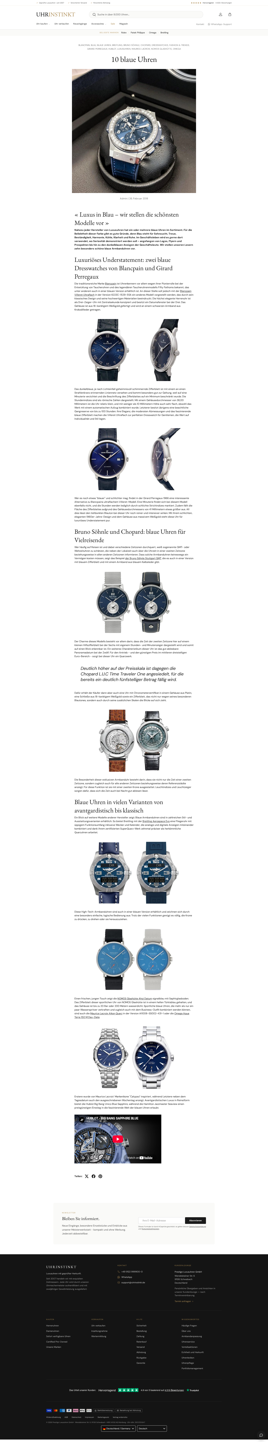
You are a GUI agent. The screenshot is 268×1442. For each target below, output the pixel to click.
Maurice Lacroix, (141, 48)
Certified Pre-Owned (56, 1341)
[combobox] (146, 14)
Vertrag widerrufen (120, 1417)
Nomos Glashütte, (162, 48)
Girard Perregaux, (97, 48)
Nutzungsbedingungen (150, 1229)
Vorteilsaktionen (189, 1347)
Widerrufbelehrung (53, 1417)
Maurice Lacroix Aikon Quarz (106, 1013)
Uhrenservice (188, 1341)
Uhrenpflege (188, 1363)
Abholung (141, 1352)
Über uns (186, 1331)
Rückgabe (141, 1357)
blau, (94, 45)
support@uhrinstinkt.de (133, 1282)
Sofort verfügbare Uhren (58, 1336)
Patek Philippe (138, 32)
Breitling (164, 32)
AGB (66, 1417)
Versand (140, 1347)
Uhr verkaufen (61, 23)
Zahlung (140, 1336)
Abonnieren (195, 1220)
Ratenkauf (141, 1341)
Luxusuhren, (124, 48)
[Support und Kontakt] (261, 1435)
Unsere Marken (53, 1347)
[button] (229, 14)
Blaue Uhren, (104, 45)
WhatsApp (126, 1277)
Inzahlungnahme (99, 1331)
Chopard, (146, 45)
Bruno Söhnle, (132, 45)
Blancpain (110, 283)
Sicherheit (141, 1325)
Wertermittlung (98, 1336)
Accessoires (97, 23)
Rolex (124, 32)
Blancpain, (84, 45)
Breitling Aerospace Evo (156, 821)
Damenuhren (52, 1331)
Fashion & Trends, (179, 45)
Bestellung (141, 1331)
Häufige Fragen (189, 1325)
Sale (113, 23)
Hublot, (112, 48)
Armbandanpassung (192, 1336)
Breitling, (117, 45)
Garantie (140, 1363)
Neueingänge (80, 23)
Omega (152, 32)
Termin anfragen (183, 1301)
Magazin (123, 23)
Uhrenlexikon (188, 1357)
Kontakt (200, 24)
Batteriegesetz (103, 1417)
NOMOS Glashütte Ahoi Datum (134, 998)
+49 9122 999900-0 (132, 1271)
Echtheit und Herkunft (193, 1352)
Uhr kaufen (42, 23)
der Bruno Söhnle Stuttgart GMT (143, 558)
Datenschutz (76, 1417)
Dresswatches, (160, 45)
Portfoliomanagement (192, 1368)
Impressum (89, 1417)
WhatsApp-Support (221, 24)
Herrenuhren (52, 1325)
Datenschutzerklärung (197, 1226)
